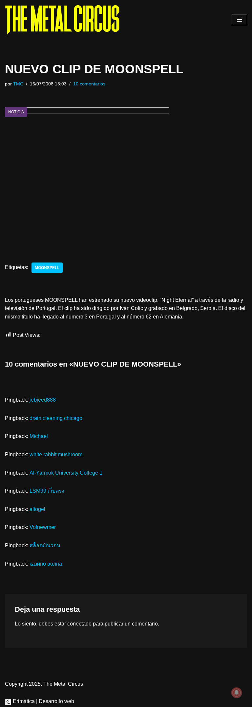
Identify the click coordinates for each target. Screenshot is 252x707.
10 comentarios (89, 83)
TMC (18, 83)
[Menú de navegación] (239, 19)
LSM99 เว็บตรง (47, 491)
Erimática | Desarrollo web (42, 701)
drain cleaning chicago (56, 418)
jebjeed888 (43, 400)
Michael (39, 436)
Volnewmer (43, 527)
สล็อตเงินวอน (45, 545)
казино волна (46, 564)
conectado (79, 623)
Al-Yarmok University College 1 (66, 473)
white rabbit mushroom (56, 454)
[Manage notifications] (236, 692)
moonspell (47, 267)
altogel (37, 509)
